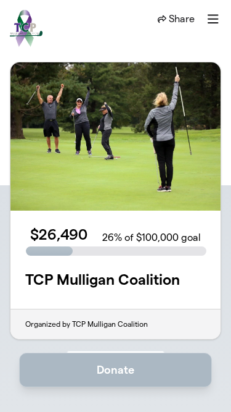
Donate (115, 370)
